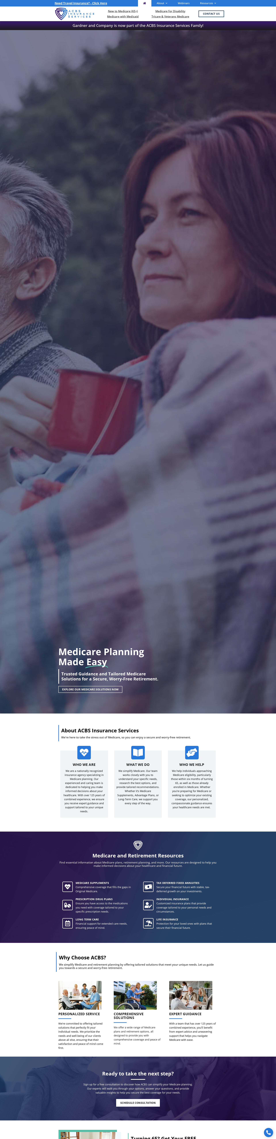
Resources (206, 3)
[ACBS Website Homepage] (144, 3)
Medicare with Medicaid (123, 16)
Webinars (184, 3)
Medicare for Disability (170, 11)
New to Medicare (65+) (123, 11)
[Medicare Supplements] (67, 887)
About (160, 3)
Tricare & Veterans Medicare (170, 16)
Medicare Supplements (92, 883)
